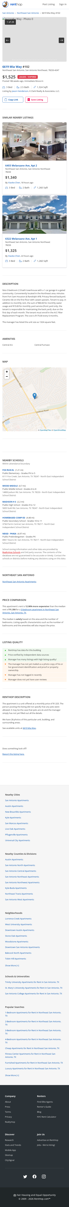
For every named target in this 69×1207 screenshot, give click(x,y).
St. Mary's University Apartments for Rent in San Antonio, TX (33, 987)
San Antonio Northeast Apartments (22, 876)
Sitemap (9, 1155)
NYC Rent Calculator (46, 1116)
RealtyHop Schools (11, 552)
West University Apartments (18, 924)
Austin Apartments (14, 806)
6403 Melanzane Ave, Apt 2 (21, 165)
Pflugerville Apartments (16, 834)
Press (7, 1106)
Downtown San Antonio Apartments (22, 947)
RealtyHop (10, 1121)
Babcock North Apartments (18, 952)
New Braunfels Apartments (18, 811)
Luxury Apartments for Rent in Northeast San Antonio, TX (32, 1068)
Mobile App (10, 1150)
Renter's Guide (44, 1106)
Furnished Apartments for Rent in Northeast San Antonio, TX (34, 1062)
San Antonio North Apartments (20, 865)
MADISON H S (9, 501)
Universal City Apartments (17, 840)
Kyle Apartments (13, 817)
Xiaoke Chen (14, 182)
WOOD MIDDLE (10, 485)
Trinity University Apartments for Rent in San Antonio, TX (32, 982)
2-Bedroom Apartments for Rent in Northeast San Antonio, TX (33, 1023)
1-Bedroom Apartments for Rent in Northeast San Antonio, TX (33, 1014)
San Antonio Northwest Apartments (22, 882)
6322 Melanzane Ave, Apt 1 (21, 238)
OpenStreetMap (59, 430)
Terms (8, 1111)
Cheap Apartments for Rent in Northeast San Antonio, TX (32, 1048)
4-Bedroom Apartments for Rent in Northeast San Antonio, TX (33, 1041)
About (8, 1101)
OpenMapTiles (45, 430)
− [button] (7, 376)
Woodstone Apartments (16, 941)
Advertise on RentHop (47, 1140)
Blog (39, 1111)
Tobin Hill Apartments (15, 958)
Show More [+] (12, 965)
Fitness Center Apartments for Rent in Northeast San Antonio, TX (30, 1055)
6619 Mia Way (12, 67)
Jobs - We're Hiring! (46, 1145)
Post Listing (49, 4)
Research (9, 1140)
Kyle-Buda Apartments (16, 888)
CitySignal (9, 1160)
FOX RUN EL (8, 470)
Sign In (63, 4)
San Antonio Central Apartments (20, 870)
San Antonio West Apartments (19, 899)
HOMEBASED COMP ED (13, 517)
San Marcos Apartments (16, 823)
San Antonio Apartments (17, 800)
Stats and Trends (13, 1145)
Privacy (8, 1116)
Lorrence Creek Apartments (18, 918)
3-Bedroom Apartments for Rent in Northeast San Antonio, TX (33, 1032)
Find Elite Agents (45, 1101)
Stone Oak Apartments (16, 935)
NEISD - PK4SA (9, 533)
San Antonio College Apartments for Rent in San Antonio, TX (33, 993)
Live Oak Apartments (15, 828)
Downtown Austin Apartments (19, 930)
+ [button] (7, 372)
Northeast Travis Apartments (19, 893)
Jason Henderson (20, 91)
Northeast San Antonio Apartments (19, 581)
